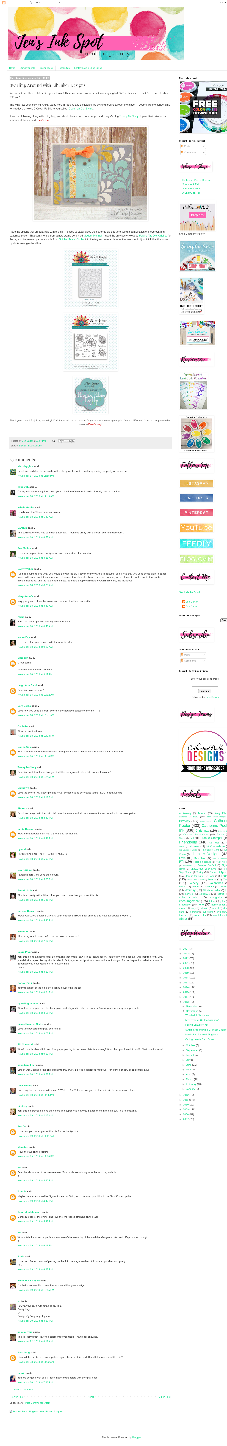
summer (194, 912)
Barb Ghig (24, 1352)
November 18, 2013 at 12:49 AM (36, 496)
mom (182, 908)
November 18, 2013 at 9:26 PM (35, 1074)
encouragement (189, 901)
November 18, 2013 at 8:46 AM (35, 626)
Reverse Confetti (207, 865)
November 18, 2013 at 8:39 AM (35, 605)
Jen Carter (192, 601)
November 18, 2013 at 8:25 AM (35, 557)
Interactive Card (210, 850)
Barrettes (183, 817)
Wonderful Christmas (197, 1015)
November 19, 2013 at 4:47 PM (35, 1201)
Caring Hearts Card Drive (199, 1039)
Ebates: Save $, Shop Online (88, 68)
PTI (181, 861)
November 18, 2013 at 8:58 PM (35, 1012)
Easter (220, 834)
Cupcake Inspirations (195, 834)
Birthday (184, 821)
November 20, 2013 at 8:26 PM (35, 1320)
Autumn (202, 813)
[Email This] (60, 441)
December (192, 1006)
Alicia (21, 616)
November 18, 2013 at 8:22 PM (35, 971)
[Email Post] (53, 441)
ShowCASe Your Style (204, 868)
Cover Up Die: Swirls (81, 108)
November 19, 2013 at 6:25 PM (35, 1269)
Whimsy (190, 890)
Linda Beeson (26, 829)
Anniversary (185, 813)
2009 (186, 1109)
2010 (186, 1104)
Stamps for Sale (27, 68)
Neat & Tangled (219, 858)
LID (21, 446)
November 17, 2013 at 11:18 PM (36, 475)
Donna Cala (25, 746)
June (189, 1064)
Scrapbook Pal (190, 184)
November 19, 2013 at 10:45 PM (36, 1290)
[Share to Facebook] (70, 441)
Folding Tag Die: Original (153, 235)
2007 (186, 1119)
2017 (186, 982)
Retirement (187, 865)
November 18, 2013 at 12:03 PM (36, 735)
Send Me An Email (189, 592)
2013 (186, 1001)
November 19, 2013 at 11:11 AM (36, 1136)
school (215, 908)
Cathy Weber (25, 568)
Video (195, 886)
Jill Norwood (25, 1044)
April (189, 1074)
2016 (186, 987)
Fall (192, 838)
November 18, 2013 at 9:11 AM (35, 674)
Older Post (164, 1396)
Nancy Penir (25, 982)
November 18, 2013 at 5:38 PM (35, 899)
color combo (188, 897)
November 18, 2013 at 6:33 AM (35, 516)
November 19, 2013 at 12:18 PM (36, 1156)
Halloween (194, 846)
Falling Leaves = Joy (196, 1024)
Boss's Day (205, 821)
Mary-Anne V (25, 596)
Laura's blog (43, 120)
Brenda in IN (25, 890)
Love (182, 858)
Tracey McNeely (129, 116)
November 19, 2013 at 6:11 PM (35, 1245)
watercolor (200, 915)
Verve (182, 886)
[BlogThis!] (63, 441)
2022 (186, 958)
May (189, 1069)
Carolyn (22, 527)
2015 (186, 992)
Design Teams (46, 68)
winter (183, 918)
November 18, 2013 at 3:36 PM (35, 817)
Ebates (182, 838)
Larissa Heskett (27, 911)
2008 (186, 1114)
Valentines (216, 883)
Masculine (199, 858)
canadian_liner (26, 1065)
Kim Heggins (25, 466)
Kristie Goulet (26, 507)
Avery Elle (220, 813)
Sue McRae (24, 548)
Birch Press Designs (216, 817)
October (191, 1045)
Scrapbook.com (191, 188)
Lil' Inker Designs (33, 446)
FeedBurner (212, 697)
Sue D (21, 1126)
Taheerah (23, 486)
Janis (21, 1256)
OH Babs (23, 726)
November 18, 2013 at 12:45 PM (36, 776)
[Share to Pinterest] (73, 441)
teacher (183, 915)
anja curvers (25, 1331)
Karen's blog (94, 424)
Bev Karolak (25, 869)
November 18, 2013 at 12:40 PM (36, 756)
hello (201, 904)
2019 (186, 972)
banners (189, 894)
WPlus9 (209, 886)
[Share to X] (66, 441)
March (190, 1079)
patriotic (204, 908)
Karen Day (24, 637)
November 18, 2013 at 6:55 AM (35, 537)
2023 (186, 953)
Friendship (188, 842)
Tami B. (22, 1191)
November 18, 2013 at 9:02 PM (35, 1033)
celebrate (204, 893)
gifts (222, 901)
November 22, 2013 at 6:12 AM (35, 1341)
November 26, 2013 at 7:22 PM (35, 1382)
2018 (186, 977)
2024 (186, 948)
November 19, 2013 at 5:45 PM (35, 1221)
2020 (186, 968)
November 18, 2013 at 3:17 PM (35, 797)
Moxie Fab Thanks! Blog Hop (201, 1034)
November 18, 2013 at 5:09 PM (35, 858)
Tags (211, 875)
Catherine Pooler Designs (196, 180)
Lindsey (22, 1106)
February (191, 1084)
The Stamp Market (195, 880)
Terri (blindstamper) (29, 1212)
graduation (185, 904)
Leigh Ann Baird (27, 685)
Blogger (136, 1437)
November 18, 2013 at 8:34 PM (35, 992)
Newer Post (16, 1396)
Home (12, 68)
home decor (218, 904)
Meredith (23, 657)
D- (19, 1300)
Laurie (21, 1373)
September (192, 1050)
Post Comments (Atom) (38, 1402)
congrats (216, 897)
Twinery (193, 883)
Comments (189, 152)
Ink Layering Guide (188, 850)
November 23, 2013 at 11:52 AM (36, 1361)
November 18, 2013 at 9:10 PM (35, 1053)
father (212, 901)
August (190, 1055)
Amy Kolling (25, 1085)
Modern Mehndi (93, 235)
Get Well (214, 842)
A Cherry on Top (191, 192)
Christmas (202, 830)
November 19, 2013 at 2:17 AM (35, 1115)
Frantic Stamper (211, 838)
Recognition (64, 68)
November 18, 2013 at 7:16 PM (35, 940)
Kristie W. (24, 931)
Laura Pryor (25, 951)
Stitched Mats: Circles (72, 239)
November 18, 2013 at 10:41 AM (36, 715)
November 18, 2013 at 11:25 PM (36, 1094)
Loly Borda (24, 705)
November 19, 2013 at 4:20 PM (35, 1180)
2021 (186, 963)
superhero (208, 912)
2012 (186, 1094)
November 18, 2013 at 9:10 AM (35, 646)
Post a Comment (23, 1389)
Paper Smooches (202, 862)
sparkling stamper (28, 1003)
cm (19, 1167)
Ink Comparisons (215, 846)
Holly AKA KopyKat (29, 1280)
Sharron (22, 808)
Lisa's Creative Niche (30, 1024)
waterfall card (220, 915)
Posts (186, 146)
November (192, 1010)
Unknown (23, 787)
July (188, 1059)
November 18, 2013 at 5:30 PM (35, 879)
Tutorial (212, 879)
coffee (220, 893)
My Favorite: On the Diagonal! (202, 1020)
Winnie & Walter (211, 890)
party (193, 908)
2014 (186, 996)
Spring (200, 872)
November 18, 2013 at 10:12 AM (36, 694)
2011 (186, 1099)
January (191, 1088)
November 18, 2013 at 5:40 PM (35, 920)
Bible (195, 816)
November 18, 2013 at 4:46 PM (35, 838)
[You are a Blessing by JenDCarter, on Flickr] (90, 220)
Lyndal (22, 849)
